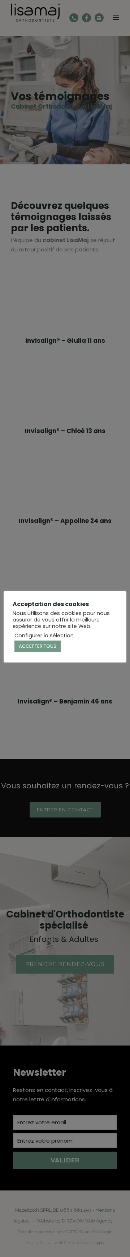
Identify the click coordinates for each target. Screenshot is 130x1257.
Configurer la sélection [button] (44, 635)
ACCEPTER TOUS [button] (37, 646)
